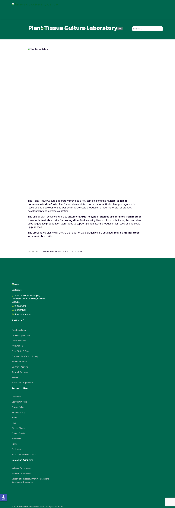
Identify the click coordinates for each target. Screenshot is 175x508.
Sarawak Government (21, 473)
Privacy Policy (18, 407)
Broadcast (16, 438)
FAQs (14, 423)
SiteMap (15, 377)
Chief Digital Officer (20, 351)
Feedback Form (19, 330)
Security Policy (18, 412)
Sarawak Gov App (20, 372)
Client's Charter (19, 428)
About (53, 29)
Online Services (19, 340)
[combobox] (147, 28)
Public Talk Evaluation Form (24, 454)
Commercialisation (89, 29)
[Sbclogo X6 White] (35, 9)
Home (44, 29)
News (14, 444)
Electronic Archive (20, 367)
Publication (16, 449)
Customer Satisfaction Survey (25, 356)
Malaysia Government (21, 468)
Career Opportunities (21, 335)
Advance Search (19, 361)
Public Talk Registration (22, 382)
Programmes (68, 29)
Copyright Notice (19, 402)
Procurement (17, 346)
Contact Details (18, 433)
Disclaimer (16, 396)
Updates (107, 29)
